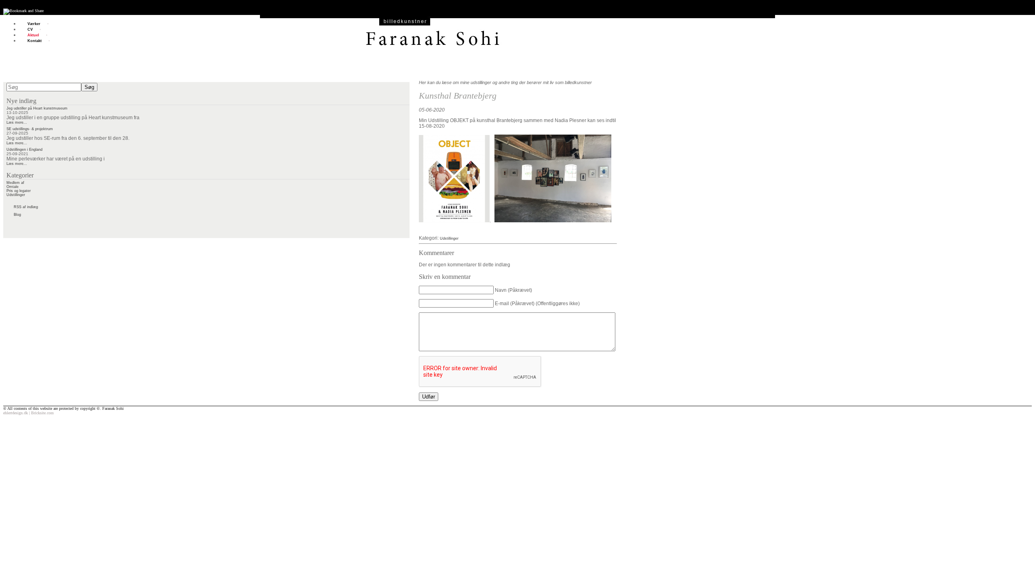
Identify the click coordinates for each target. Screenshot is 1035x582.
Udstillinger (15, 195)
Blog (17, 215)
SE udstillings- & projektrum (29, 129)
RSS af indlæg (26, 207)
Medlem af (15, 183)
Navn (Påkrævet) (513, 290)
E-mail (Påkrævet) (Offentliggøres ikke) (537, 303)
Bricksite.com (42, 413)
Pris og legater (18, 191)
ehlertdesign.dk (15, 413)
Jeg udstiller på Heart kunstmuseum (37, 108)
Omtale (12, 187)
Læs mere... (16, 122)
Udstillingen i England (24, 150)
